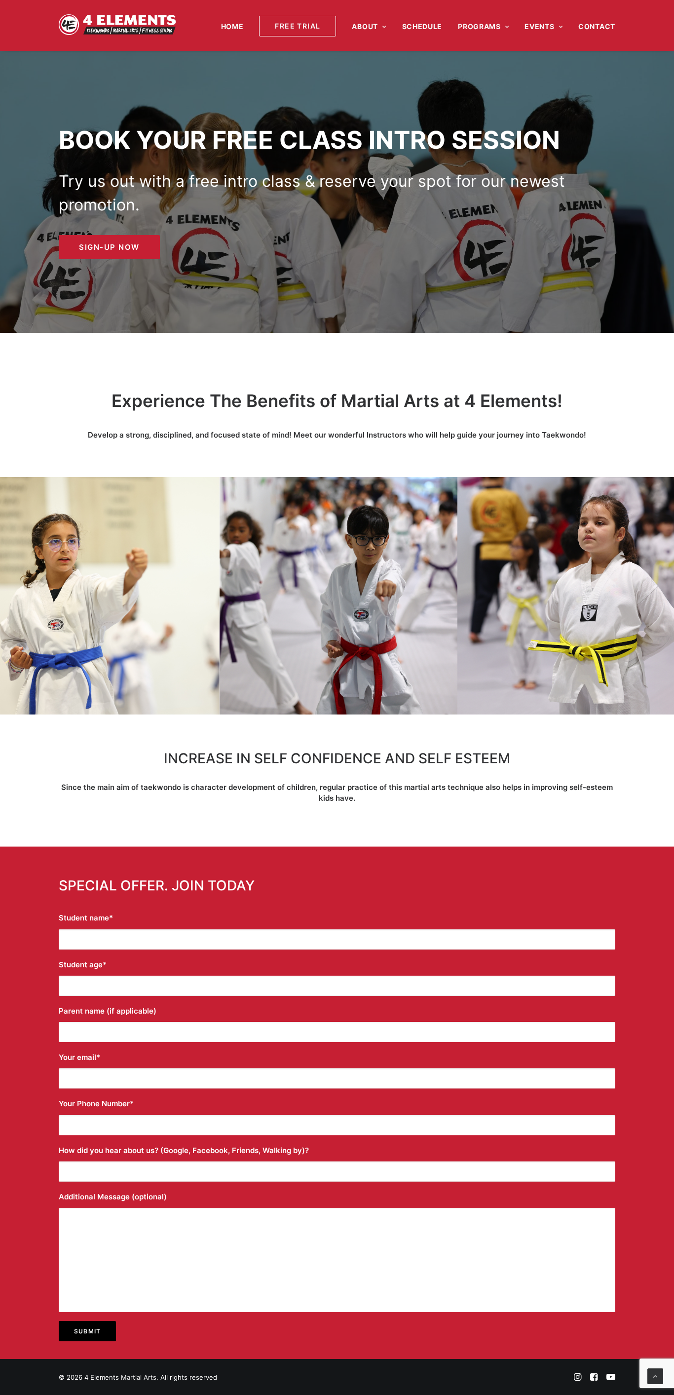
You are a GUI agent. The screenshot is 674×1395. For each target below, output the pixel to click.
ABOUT (365, 26)
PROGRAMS (479, 26)
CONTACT (596, 26)
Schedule (422, 26)
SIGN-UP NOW (109, 247)
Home (232, 26)
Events (539, 26)
